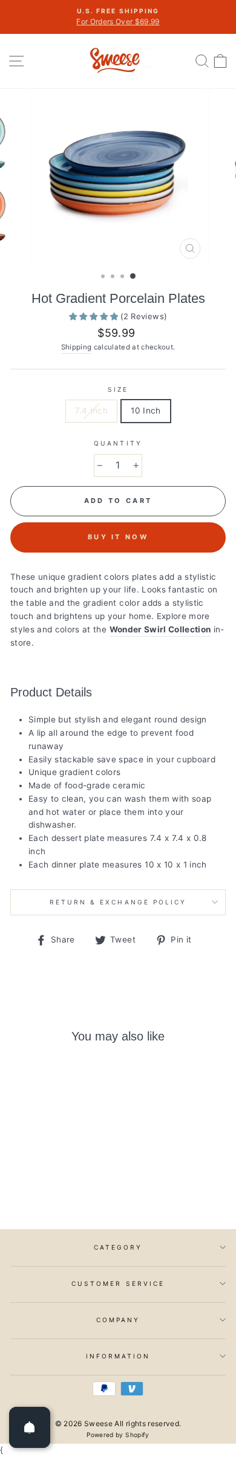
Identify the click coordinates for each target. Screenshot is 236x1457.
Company (118, 1319)
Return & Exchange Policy (118, 902)
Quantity (118, 443)
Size (118, 389)
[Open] (29, 1427)
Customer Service (118, 1283)
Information (118, 1356)
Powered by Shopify (118, 1434)
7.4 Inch (91, 410)
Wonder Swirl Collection (160, 629)
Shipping (76, 347)
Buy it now (118, 537)
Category (118, 1247)
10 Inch (145, 410)
